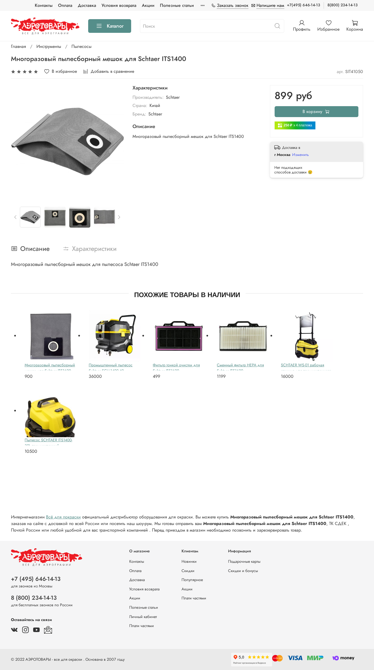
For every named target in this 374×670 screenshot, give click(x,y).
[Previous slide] (19, 141)
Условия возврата (119, 5)
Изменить (300, 154)
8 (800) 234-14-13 (34, 598)
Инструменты (48, 46)
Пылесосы (81, 46)
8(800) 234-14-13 (342, 5)
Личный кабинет (143, 616)
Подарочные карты (244, 561)
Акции (148, 5)
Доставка (87, 5)
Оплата (65, 5)
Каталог (115, 26)
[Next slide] (115, 141)
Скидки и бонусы (243, 570)
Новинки (189, 561)
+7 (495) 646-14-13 (36, 579)
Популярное (192, 579)
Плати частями (141, 625)
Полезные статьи (177, 5)
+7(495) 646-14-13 (303, 5)
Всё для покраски (63, 517)
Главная (18, 46)
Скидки (188, 570)
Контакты (44, 5)
